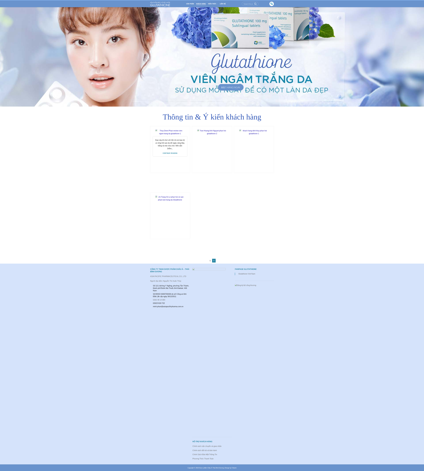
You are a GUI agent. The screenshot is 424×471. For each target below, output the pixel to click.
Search (255, 4)
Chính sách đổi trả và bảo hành (204, 450)
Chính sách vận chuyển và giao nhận (206, 446)
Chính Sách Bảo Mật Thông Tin (204, 454)
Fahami (234, 468)
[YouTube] (265, 4)
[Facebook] (262, 4)
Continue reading (170, 153)
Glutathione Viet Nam (246, 274)
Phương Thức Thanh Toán (203, 459)
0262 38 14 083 (159, 300)
